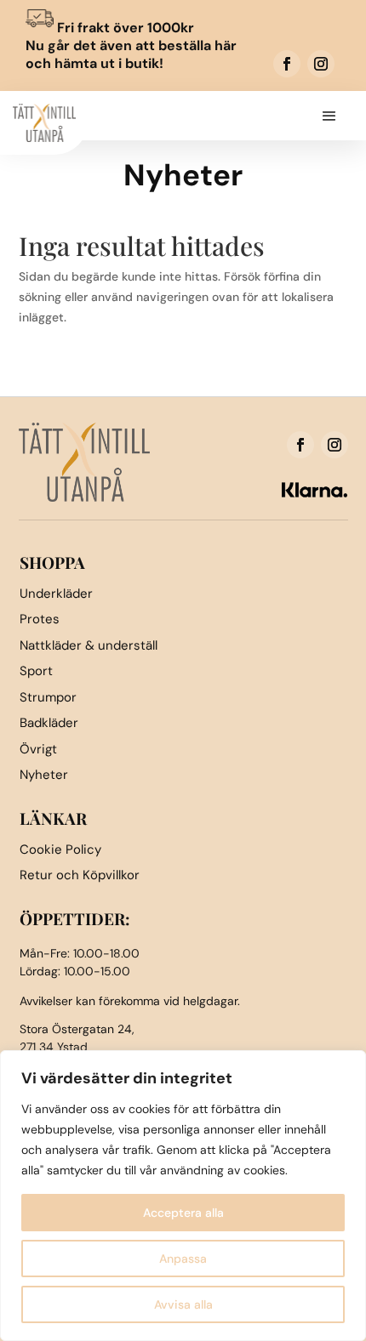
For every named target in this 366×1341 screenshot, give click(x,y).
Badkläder (49, 722)
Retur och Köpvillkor (80, 875)
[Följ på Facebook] (286, 63)
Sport (36, 670)
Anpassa (183, 1258)
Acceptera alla (183, 1212)
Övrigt (38, 749)
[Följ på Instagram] (321, 63)
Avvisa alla (183, 1304)
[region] (183, 1195)
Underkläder (56, 593)
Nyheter (44, 774)
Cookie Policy (60, 849)
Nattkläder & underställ (88, 645)
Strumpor (48, 697)
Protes (40, 619)
